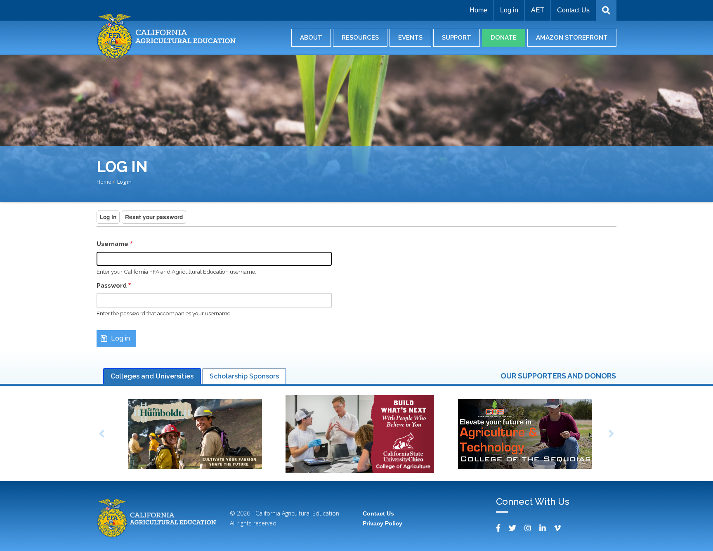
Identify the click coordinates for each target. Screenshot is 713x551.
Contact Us (573, 10)
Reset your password (154, 217)
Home (478, 10)
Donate (504, 37)
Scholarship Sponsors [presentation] (244, 376)
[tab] (152, 376)
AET (537, 10)
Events (410, 37)
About (311, 37)
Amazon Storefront (572, 37)
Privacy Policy (382, 523)
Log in (509, 10)
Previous (101, 435)
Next (611, 435)
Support (456, 37)
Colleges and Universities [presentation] (152, 376)
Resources (360, 37)
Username (112, 243)
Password (112, 285)
